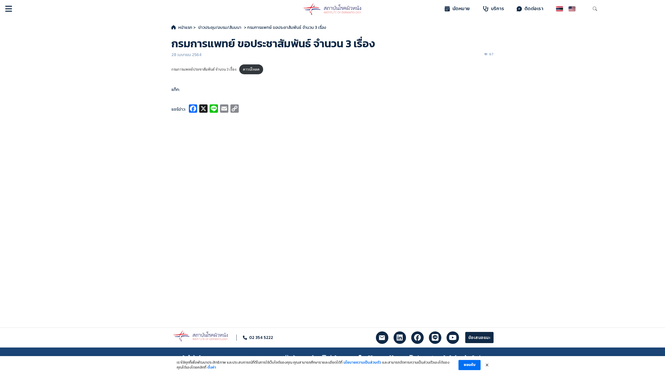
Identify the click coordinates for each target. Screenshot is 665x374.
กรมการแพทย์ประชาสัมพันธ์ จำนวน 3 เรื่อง (203, 69)
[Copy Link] (234, 109)
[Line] (214, 109)
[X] (203, 109)
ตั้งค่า (211, 367)
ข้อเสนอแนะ (479, 337)
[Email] (224, 109)
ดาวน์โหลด (251, 69)
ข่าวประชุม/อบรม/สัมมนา (219, 27)
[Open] (8, 9)
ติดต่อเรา (533, 8)
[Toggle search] (595, 9)
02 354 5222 (261, 337)
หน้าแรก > (187, 27)
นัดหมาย (461, 8)
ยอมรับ (469, 365)
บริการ (497, 8)
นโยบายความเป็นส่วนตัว (362, 362)
